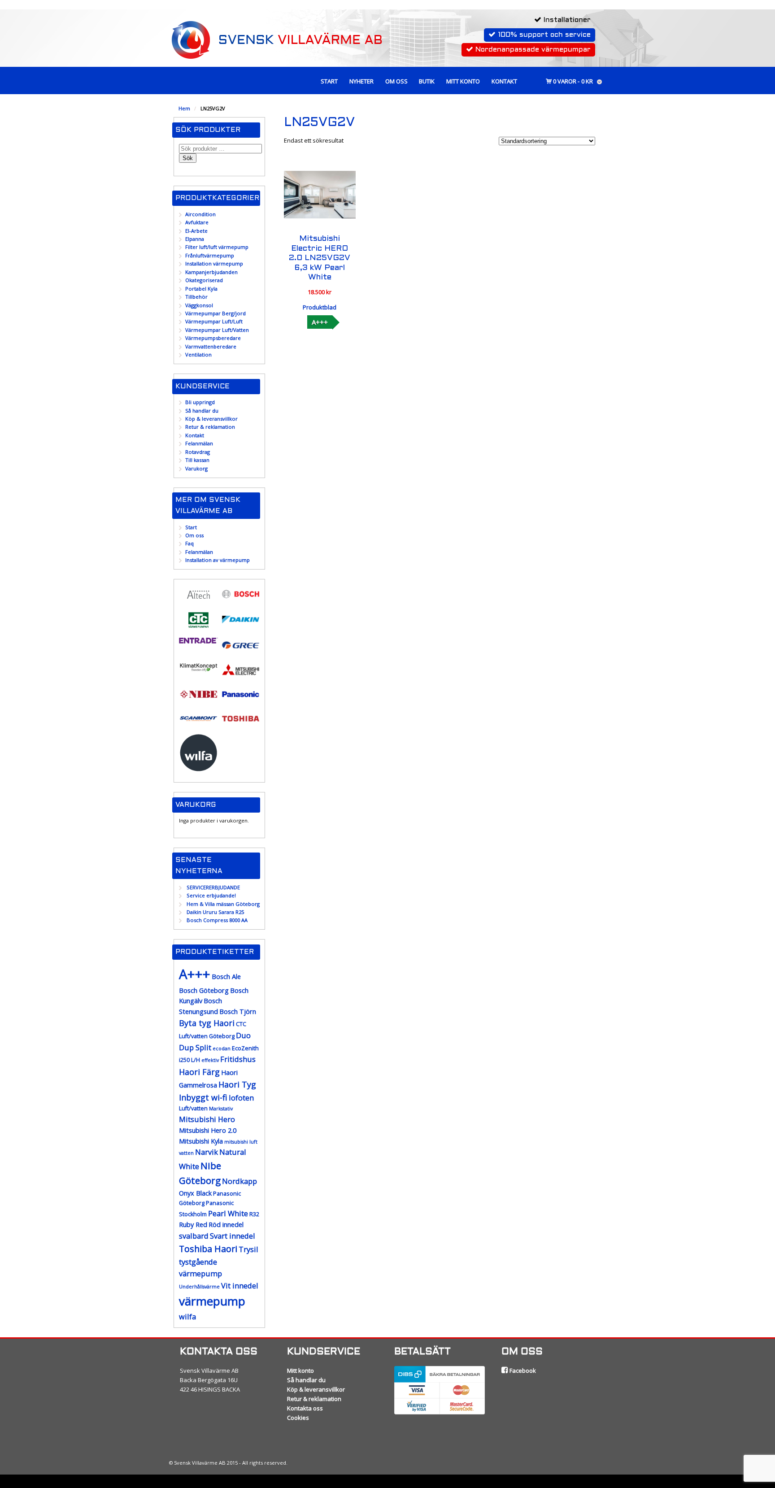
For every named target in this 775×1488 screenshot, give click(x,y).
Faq (189, 543)
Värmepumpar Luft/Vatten (217, 329)
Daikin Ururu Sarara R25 (215, 912)
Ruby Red (193, 1224)
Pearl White (228, 1213)
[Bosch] (240, 599)
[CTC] (198, 625)
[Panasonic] (240, 699)
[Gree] (240, 650)
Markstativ (221, 1108)
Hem (184, 108)
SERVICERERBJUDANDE (213, 887)
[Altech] (198, 600)
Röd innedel (226, 1224)
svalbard (194, 1236)
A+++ (320, 322)
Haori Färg (199, 1071)
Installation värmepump (214, 263)
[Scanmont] (198, 724)
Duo (243, 1035)
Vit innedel (239, 1285)
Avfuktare (197, 222)
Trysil (248, 1249)
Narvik (206, 1152)
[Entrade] (198, 639)
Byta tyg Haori (207, 1023)
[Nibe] (198, 699)
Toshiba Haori (208, 1249)
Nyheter (361, 81)
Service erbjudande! (211, 895)
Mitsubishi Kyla (201, 1141)
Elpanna (194, 238)
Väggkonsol (199, 305)
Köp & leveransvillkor (211, 418)
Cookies (298, 1418)
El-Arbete (196, 230)
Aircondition (200, 214)
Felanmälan (199, 443)
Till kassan (197, 460)
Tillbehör (196, 296)
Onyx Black (195, 1193)
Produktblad (319, 307)
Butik (427, 81)
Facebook (522, 1370)
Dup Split (195, 1047)
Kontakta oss (305, 1408)
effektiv (210, 1060)
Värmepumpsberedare (213, 338)
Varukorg (196, 468)
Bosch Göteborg (204, 990)
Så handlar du (201, 410)
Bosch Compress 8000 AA (217, 920)
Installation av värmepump (217, 560)
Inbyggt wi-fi (203, 1097)
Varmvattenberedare (210, 346)
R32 (254, 1214)
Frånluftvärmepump (209, 255)
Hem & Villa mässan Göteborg (223, 904)
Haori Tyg (237, 1084)
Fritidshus (238, 1059)
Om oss (396, 81)
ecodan (222, 1048)
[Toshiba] (240, 724)
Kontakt (504, 81)
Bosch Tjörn (237, 1011)
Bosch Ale (226, 976)
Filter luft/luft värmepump (216, 247)
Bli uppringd (200, 402)
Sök (188, 158)
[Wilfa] (198, 768)
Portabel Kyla (201, 288)
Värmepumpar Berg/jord (215, 313)
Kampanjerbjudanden (211, 272)
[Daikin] (240, 625)
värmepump (212, 1301)
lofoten (241, 1097)
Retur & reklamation (210, 426)
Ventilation (198, 354)
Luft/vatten (193, 1108)
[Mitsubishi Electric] (240, 675)
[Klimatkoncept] (198, 671)
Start (329, 81)
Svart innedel (232, 1236)
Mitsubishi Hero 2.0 (207, 1130)
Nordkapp (239, 1181)
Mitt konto (463, 81)
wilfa (187, 1316)
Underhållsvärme (199, 1287)
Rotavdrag (197, 451)
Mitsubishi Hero (207, 1119)
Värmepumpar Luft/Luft (214, 321)
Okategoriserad (204, 280)
